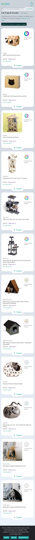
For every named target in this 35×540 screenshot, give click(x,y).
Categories (29, 9)
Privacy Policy (23, 537)
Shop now (12, 59)
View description (7, 61)
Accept (6, 537)
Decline (13, 537)
